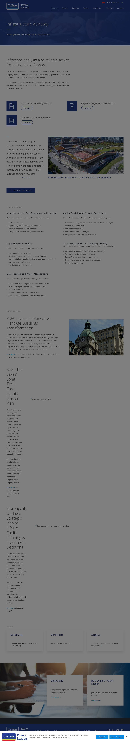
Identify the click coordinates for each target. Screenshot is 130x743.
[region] (65, 737)
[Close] (127, 737)
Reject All (102, 737)
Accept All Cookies (117, 737)
